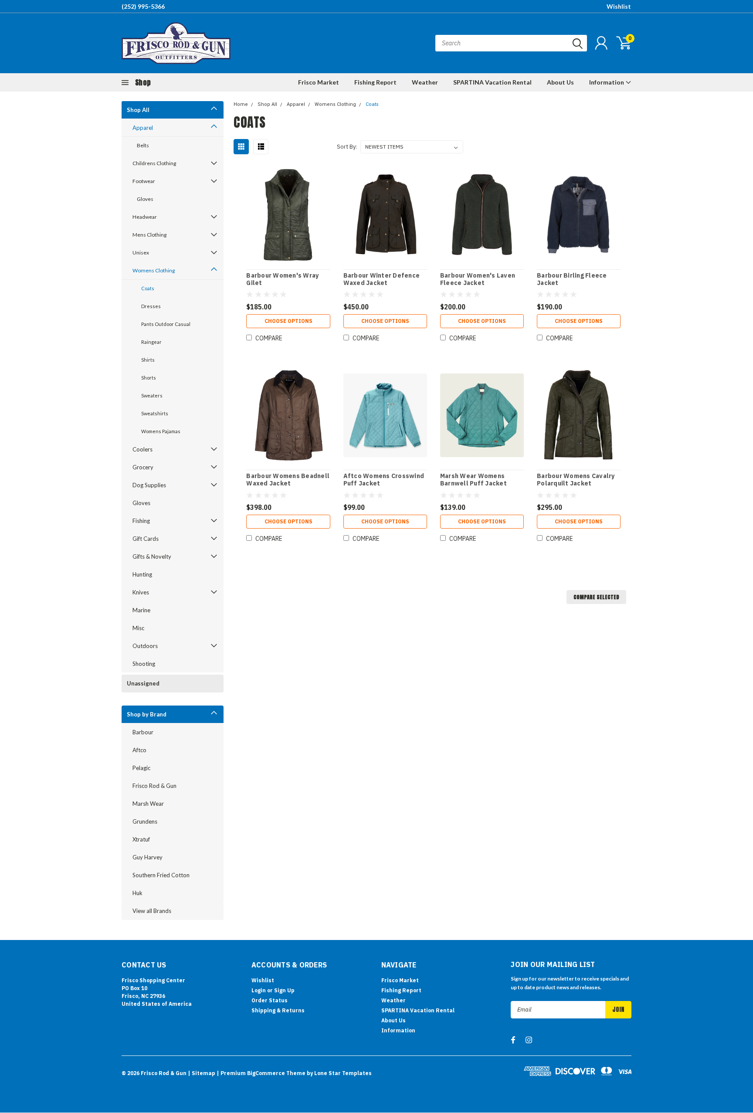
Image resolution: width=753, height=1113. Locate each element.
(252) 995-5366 (143, 6)
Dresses (151, 306)
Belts (143, 145)
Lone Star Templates (343, 1073)
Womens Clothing (153, 270)
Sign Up (284, 990)
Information (607, 82)
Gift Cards (145, 538)
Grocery (142, 467)
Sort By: (347, 146)
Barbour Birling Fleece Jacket (572, 279)
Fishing (141, 520)
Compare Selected (596, 597)
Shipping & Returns (278, 1010)
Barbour (142, 732)
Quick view (288, 215)
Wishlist (619, 6)
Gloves (145, 199)
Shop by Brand (146, 714)
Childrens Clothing (154, 163)
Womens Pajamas (160, 431)
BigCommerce (266, 1073)
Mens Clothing (149, 234)
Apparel (142, 127)
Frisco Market (318, 82)
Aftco (139, 750)
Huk (137, 892)
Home (241, 104)
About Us (560, 82)
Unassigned (143, 683)
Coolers (142, 449)
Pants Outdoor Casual (165, 324)
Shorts (148, 377)
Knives (140, 592)
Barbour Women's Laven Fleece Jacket (477, 279)
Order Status (269, 1000)
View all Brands (151, 910)
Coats (147, 288)
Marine (141, 610)
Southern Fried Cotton (161, 875)
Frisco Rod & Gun (154, 785)
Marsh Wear (148, 803)
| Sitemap (201, 1073)
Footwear (143, 181)
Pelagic (141, 767)
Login (258, 990)
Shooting (143, 663)
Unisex (140, 252)
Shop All (138, 109)
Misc (138, 627)
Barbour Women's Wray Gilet (282, 279)
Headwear (144, 217)
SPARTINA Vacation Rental (492, 82)
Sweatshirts (154, 413)
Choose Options (288, 321)
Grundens (144, 821)
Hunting (142, 574)
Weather (425, 82)
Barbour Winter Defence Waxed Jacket (381, 279)
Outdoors (145, 645)
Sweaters (152, 395)
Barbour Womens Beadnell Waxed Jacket (287, 480)
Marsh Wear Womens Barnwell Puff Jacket (473, 480)
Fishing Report (375, 82)
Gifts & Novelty (151, 556)
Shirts (148, 360)
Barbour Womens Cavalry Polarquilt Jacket (576, 480)
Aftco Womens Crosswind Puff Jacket (383, 480)
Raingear (151, 342)
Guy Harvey (147, 857)
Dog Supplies (149, 485)
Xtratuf (141, 839)
